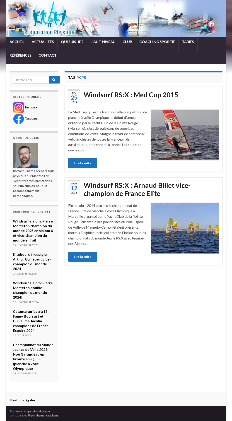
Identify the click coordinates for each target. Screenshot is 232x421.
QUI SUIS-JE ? (72, 41)
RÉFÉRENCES (20, 55)
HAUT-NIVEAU (103, 41)
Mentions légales (22, 400)
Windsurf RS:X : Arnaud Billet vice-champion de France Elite (137, 189)
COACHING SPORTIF (157, 41)
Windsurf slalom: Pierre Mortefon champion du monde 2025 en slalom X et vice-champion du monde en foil (33, 230)
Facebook (31, 118)
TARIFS (188, 41)
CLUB (127, 41)
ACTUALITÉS (43, 41)
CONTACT (48, 55)
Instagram (31, 107)
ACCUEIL (17, 41)
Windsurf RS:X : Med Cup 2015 (131, 95)
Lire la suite (82, 163)
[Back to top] (221, 410)
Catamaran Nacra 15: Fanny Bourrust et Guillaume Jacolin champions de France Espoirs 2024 (30, 320)
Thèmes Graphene (47, 415)
